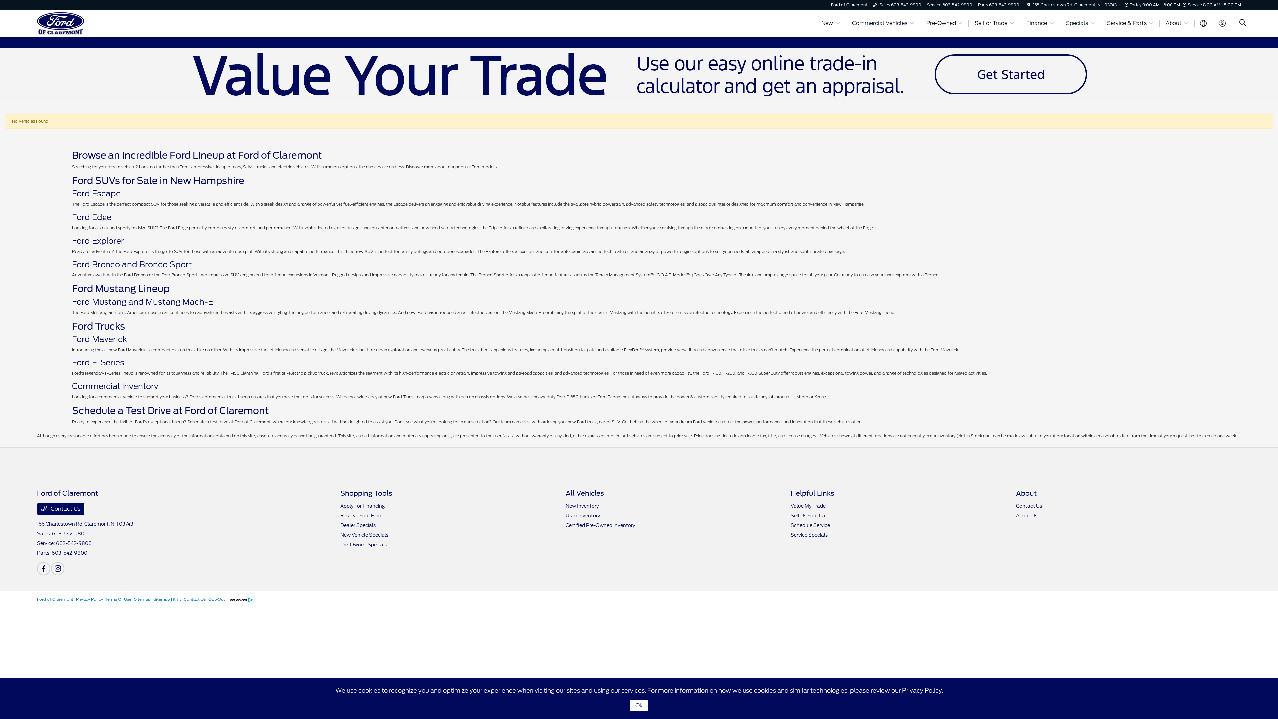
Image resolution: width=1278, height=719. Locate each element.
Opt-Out (216, 599)
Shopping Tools (366, 493)
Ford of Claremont (55, 599)
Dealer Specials (358, 525)
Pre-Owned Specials (363, 544)
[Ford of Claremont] (94, 23)
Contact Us (64, 509)
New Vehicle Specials (364, 535)
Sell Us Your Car (809, 515)
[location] (1028, 4)
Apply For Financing (362, 506)
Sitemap (142, 599)
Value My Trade (808, 506)
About (1026, 493)
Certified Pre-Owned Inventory (600, 525)
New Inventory (582, 506)
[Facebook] (43, 568)
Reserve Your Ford (360, 515)
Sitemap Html (167, 599)
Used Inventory (583, 515)
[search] (1242, 23)
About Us (1026, 515)
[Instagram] (57, 568)
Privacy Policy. (922, 690)
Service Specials (809, 535)
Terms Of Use (118, 599)
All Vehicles (585, 493)
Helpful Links (812, 493)
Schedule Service (810, 525)
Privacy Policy (89, 599)
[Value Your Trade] (639, 74)
